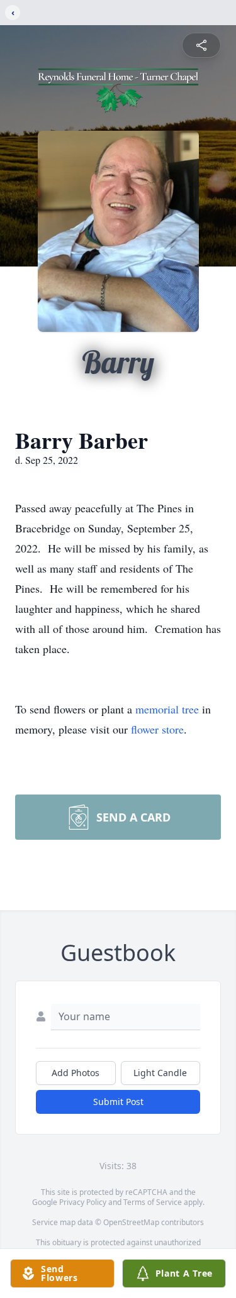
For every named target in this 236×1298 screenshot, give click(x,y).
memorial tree (167, 709)
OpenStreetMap (131, 1222)
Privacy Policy (82, 1202)
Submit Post (118, 1102)
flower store (157, 729)
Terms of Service (152, 1202)
